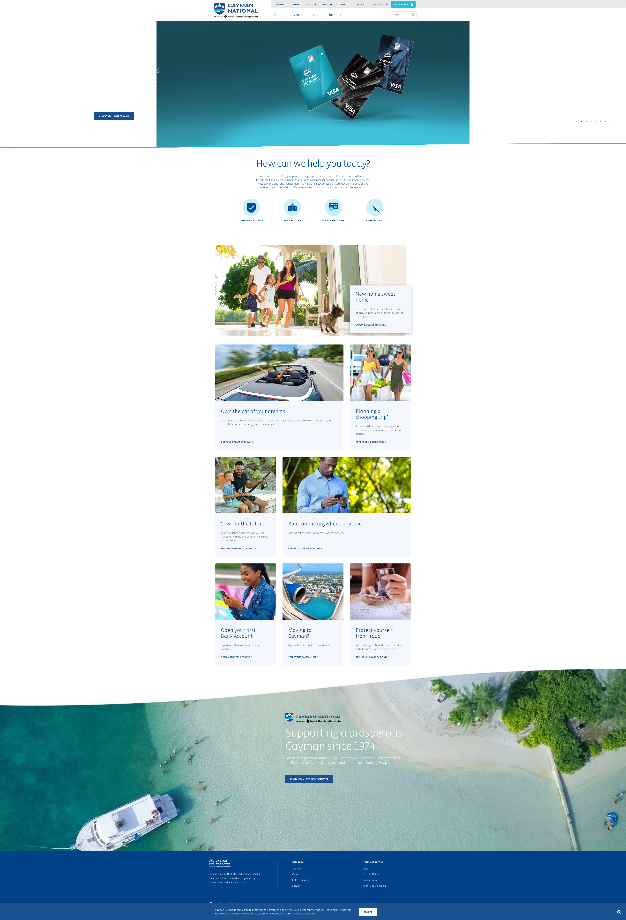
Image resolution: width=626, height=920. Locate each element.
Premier (295, 4)
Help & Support (300, 880)
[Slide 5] (596, 121)
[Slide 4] (591, 121)
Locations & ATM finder (379, 4)
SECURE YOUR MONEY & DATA (372, 657)
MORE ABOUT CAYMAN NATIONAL (309, 778)
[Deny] (619, 912)
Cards (298, 15)
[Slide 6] (600, 121)
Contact (359, 4)
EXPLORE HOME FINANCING (371, 324)
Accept (368, 912)
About (344, 4)
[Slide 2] (581, 121)
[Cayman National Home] (235, 10)
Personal (279, 4)
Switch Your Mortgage (114, 99)
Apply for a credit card (370, 442)
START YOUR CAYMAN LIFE (302, 657)
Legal (365, 868)
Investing (328, 4)
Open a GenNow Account (235, 657)
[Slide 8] (610, 121)
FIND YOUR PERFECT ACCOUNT (237, 548)
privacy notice (239, 913)
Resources (337, 15)
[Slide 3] (586, 121)
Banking (280, 15)
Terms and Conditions (374, 885)
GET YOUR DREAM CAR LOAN (236, 442)
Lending (316, 15)
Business (311, 4)
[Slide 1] (577, 121)
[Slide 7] (605, 121)
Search (413, 14)
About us (297, 868)
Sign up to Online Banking (304, 548)
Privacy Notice (370, 880)
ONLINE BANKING (401, 4)
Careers (296, 874)
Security (296, 885)
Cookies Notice (371, 874)
